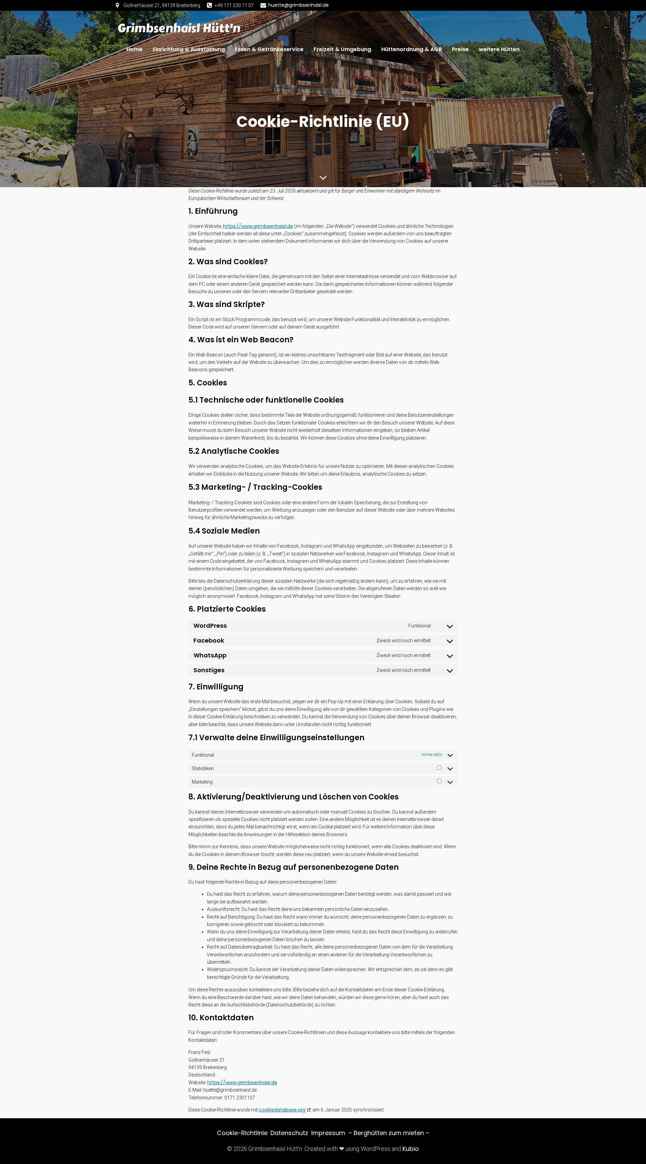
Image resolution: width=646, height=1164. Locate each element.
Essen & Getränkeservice (269, 49)
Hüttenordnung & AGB (411, 49)
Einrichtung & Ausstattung (189, 49)
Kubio (410, 1148)
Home (135, 49)
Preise (460, 49)
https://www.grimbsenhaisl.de (258, 226)
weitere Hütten (499, 49)
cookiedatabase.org (282, 1109)
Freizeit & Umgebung (342, 49)
